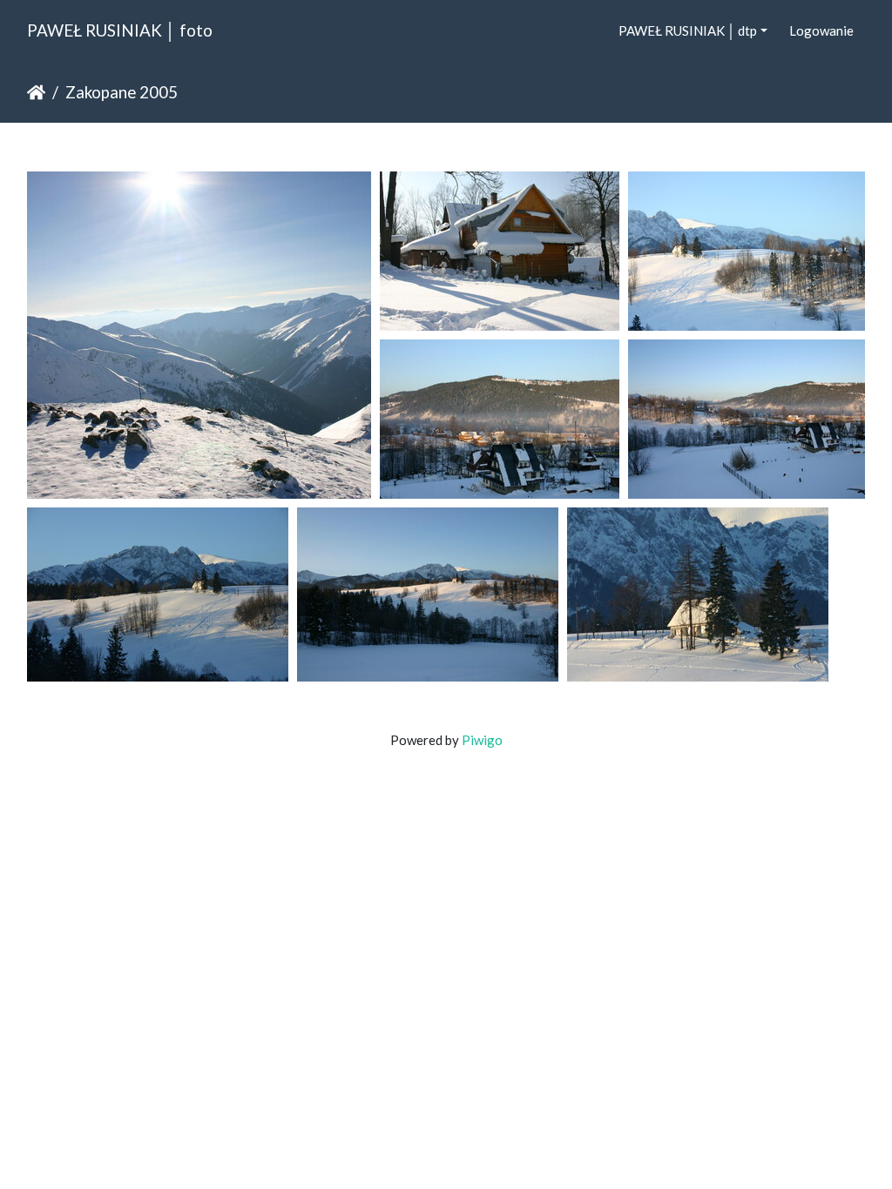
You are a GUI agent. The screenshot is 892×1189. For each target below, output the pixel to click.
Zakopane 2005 (121, 92)
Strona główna (36, 92)
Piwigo (482, 740)
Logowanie (821, 30)
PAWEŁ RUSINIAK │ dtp (687, 30)
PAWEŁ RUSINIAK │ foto (120, 30)
